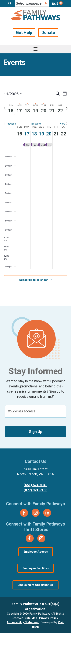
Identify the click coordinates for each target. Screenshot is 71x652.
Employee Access (35, 551)
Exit (55, 3)
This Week (35, 123)
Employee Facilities (36, 568)
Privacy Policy (48, 618)
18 (34, 133)
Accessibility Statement (23, 622)
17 (27, 133)
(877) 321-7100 (35, 490)
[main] (35, 191)
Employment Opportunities (35, 585)
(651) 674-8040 (35, 485)
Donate (48, 32)
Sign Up (35, 431)
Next (62, 123)
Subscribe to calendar (33, 280)
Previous (11, 123)
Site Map (31, 618)
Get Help (24, 32)
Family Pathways (36, 15)
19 (41, 133)
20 (48, 133)
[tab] (11, 108)
